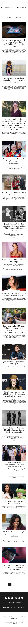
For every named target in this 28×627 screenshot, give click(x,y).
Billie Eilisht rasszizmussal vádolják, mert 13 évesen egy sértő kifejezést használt (14, 394)
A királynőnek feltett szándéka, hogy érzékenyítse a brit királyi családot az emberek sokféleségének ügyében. (14, 507)
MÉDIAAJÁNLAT (21, 605)
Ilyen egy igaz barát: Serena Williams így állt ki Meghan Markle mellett (14, 567)
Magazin (5, 616)
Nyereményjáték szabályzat (18, 607)
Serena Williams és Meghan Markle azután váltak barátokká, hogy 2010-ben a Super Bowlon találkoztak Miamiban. (14, 573)
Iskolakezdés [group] (8, 7)
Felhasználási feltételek (9, 605)
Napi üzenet (14, 618)
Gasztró (23, 616)
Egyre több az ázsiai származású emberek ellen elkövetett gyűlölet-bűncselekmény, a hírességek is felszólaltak (14, 467)
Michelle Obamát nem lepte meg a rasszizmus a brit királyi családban (14, 534)
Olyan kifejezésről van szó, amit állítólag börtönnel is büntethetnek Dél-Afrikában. (14, 367)
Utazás (17, 616)
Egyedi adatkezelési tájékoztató (14, 602)
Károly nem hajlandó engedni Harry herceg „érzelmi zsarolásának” (14, 161)
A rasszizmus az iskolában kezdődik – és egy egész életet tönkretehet (14, 80)
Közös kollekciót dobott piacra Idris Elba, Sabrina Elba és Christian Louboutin (14, 430)
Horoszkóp (11, 616)
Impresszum (6, 607)
